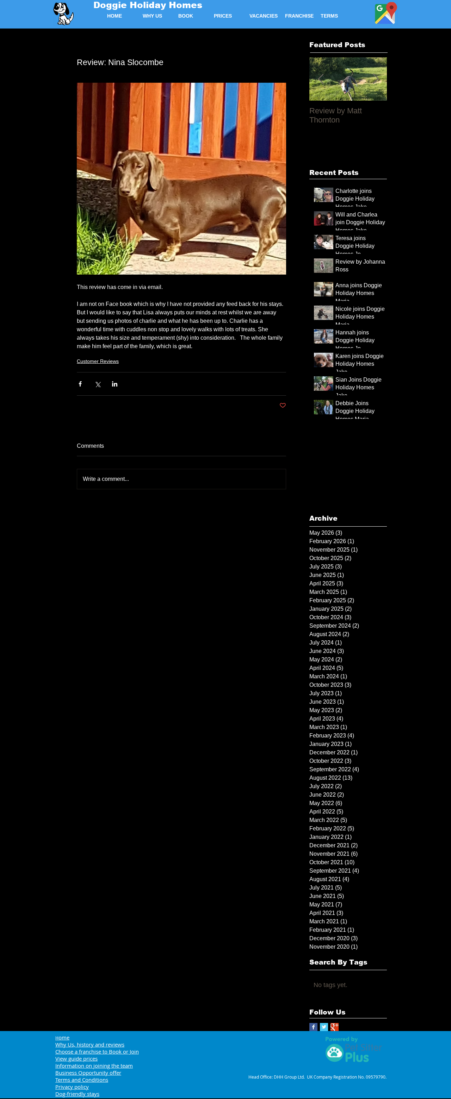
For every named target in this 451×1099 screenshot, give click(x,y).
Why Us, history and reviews (89, 1044)
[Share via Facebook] (80, 384)
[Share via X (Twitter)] (97, 384)
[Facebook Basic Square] (313, 1027)
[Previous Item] (320, 79)
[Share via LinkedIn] (114, 384)
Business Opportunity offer (88, 1072)
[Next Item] (375, 79)
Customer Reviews (98, 361)
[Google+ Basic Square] (334, 1027)
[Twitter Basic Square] (324, 1027)
